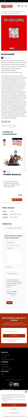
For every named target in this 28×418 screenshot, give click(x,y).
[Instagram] (1, 1)
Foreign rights (5, 367)
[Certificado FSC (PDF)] (14, 384)
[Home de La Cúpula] (7, 6)
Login (2, 374)
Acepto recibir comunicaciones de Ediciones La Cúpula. (13, 340)
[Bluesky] (5, 1)
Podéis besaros (12, 174)
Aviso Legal (23, 416)
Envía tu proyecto (6, 369)
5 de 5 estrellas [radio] (19, 245)
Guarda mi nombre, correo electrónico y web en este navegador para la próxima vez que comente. (13, 283)
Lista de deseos (14, 1)
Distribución (4, 364)
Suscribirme (14, 335)
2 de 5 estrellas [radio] (10, 245)
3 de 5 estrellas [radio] (13, 245)
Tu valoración (10, 242)
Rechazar (14, 409)
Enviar (9, 302)
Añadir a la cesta (17, 199)
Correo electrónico (12, 273)
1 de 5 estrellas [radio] (7, 245)
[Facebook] (3, 1)
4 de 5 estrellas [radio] (16, 245)
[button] (26, 391)
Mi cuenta (24, 1)
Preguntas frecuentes (7, 359)
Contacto (3, 357)
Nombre (9, 267)
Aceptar (14, 405)
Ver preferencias (14, 413)
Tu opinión (9, 248)
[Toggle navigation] (26, 6)
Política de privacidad (12, 340)
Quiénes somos (5, 355)
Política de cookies (6, 416)
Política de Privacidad (15, 416)
